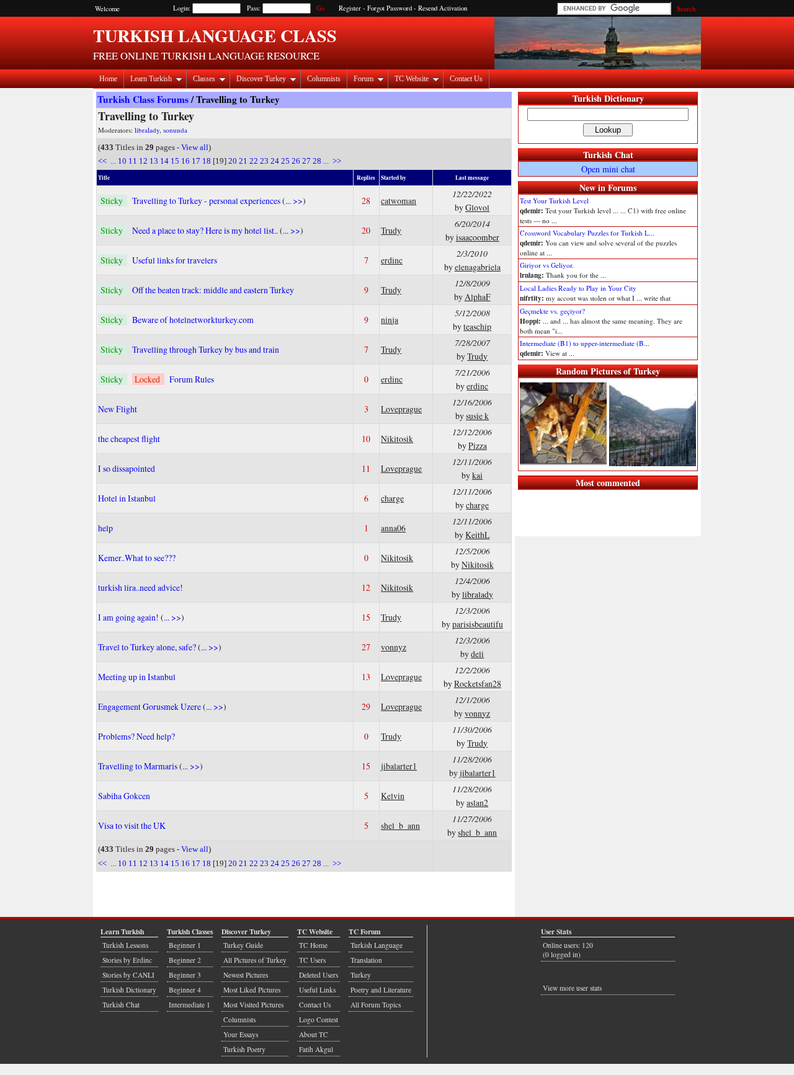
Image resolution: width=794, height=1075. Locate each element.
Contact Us (466, 78)
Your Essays (240, 1034)
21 (243, 161)
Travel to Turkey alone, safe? (148, 647)
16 (185, 161)
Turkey (360, 975)
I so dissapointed (126, 468)
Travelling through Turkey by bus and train (205, 349)
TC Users (312, 960)
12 (143, 161)
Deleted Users (318, 975)
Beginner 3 (185, 975)
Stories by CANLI (128, 975)
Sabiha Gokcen (124, 796)
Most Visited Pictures (253, 1004)
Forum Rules (191, 379)
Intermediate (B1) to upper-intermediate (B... (584, 343)
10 (122, 161)
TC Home (313, 945)
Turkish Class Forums (143, 99)
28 (317, 161)
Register (350, 8)
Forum (363, 78)
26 (296, 161)
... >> (294, 200)
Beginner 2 (185, 960)
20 (232, 161)
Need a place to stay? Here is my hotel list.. (206, 230)
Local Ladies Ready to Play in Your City (578, 288)
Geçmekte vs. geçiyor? (552, 311)
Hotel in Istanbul (127, 498)
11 (132, 161)
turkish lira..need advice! (140, 587)
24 (274, 161)
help (105, 528)
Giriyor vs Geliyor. (547, 265)
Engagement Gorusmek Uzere (150, 706)
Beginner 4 (185, 989)
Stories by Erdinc (127, 960)
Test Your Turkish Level (554, 200)
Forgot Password (389, 8)
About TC (313, 1034)
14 (164, 161)
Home (108, 78)
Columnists (324, 78)
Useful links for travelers (174, 260)
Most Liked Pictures (251, 989)
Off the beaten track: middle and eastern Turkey (213, 290)
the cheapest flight (129, 439)
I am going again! (129, 617)
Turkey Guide (243, 945)
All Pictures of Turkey (255, 960)
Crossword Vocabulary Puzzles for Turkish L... (587, 232)
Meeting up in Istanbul (137, 677)
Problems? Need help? (136, 736)
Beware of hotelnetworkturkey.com (193, 319)
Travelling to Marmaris (138, 766)
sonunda (175, 130)
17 (196, 161)
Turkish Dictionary (608, 98)
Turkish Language (376, 945)
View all (194, 147)
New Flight (117, 409)
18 (206, 161)
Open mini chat (608, 169)
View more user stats (572, 988)
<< (103, 161)
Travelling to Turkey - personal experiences (207, 200)
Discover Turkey (261, 78)
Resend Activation (442, 8)
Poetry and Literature (380, 989)
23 (264, 161)
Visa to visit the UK (132, 825)
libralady (147, 130)
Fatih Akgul (316, 1049)
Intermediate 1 (189, 1004)
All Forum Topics (375, 1004)
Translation (366, 960)
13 (153, 161)
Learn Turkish (151, 78)
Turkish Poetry (244, 1049)
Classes (204, 78)
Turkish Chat (608, 154)
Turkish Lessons (125, 945)
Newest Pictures (245, 975)
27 (306, 161)
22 (253, 161)
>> (336, 161)
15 (175, 161)
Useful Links (317, 989)
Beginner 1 (185, 945)
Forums (622, 187)
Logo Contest (318, 1019)
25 (285, 161)
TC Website (412, 78)
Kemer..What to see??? (137, 558)
